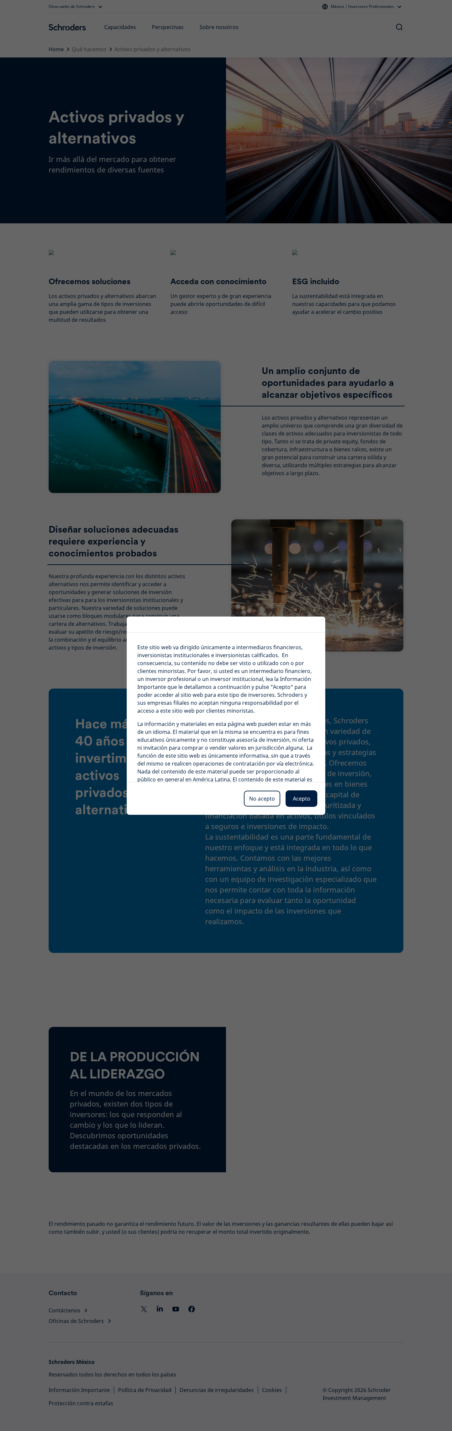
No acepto (262, 798)
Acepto (301, 798)
